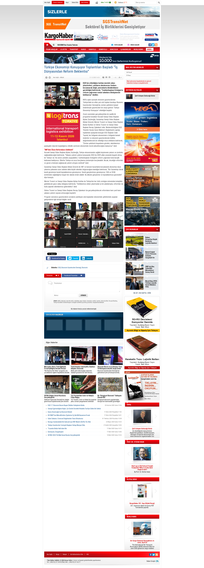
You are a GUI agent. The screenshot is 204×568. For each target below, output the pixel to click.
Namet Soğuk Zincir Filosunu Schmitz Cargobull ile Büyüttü (150, 255)
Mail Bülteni (84, 2)
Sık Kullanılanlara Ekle (76, 554)
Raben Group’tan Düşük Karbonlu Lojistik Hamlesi (151, 240)
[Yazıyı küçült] (114, 77)
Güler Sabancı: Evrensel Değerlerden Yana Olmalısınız (65, 418)
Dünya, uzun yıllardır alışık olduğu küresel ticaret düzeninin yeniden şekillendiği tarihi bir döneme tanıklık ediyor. (142, 432)
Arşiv (67, 2)
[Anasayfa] (48, 45)
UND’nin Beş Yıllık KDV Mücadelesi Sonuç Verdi (149, 269)
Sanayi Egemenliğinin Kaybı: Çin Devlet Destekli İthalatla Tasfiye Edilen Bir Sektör (74, 409)
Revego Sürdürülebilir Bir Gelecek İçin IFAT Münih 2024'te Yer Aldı (69, 422)
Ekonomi (85, 268)
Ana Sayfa (47, 2)
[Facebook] (46, 77)
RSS (88, 554)
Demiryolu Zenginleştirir (56, 432)
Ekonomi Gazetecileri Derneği (71, 268)
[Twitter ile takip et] (153, 44)
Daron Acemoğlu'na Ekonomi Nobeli (60, 412)
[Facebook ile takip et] (150, 44)
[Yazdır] (109, 77)
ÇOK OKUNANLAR (132, 229)
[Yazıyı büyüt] (120, 77)
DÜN (149, 293)
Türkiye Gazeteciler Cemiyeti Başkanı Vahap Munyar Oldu (66, 425)
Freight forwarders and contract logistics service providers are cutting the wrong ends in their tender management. (142, 470)
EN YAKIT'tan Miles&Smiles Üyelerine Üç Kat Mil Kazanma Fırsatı (69, 415)
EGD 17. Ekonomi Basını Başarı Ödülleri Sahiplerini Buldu (66, 405)
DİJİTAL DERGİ (132, 479)
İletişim (65, 554)
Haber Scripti (151, 561)
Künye (57, 554)
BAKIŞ (129, 405)
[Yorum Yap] (103, 77)
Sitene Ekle (75, 2)
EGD (59, 268)
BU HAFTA (142, 293)
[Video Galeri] (133, 45)
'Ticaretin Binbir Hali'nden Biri (57, 428)
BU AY (136, 293)
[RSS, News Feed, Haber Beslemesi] (156, 44)
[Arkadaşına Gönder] (106, 77)
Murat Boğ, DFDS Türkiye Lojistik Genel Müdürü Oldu (76, 45)
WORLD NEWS (131, 517)
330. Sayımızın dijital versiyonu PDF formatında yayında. (142, 505)
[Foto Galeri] (117, 45)
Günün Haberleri (58, 2)
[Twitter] (50, 77)
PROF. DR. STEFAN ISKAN (135, 442)
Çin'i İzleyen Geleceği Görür (145, 96)
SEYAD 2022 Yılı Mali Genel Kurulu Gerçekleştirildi (64, 435)
